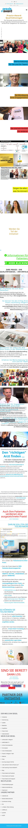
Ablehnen (11, 420)
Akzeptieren (4, 420)
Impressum (19, 422)
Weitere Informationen (11, 422)
